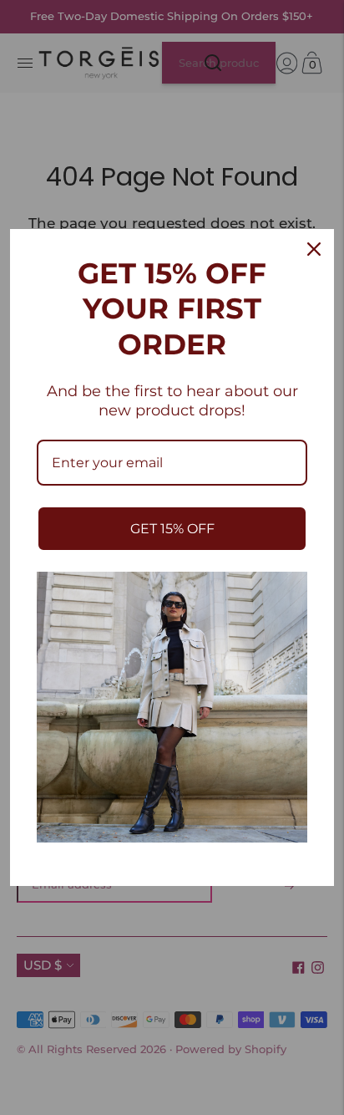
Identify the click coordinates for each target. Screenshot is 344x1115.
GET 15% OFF (172, 529)
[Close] (314, 249)
